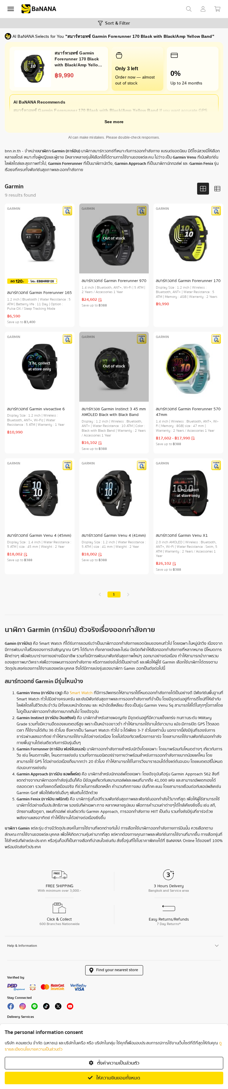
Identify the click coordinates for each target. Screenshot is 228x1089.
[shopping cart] (217, 9)
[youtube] (70, 1007)
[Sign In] (203, 9)
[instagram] (22, 1007)
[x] (58, 1007)
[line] (34, 1007)
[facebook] (10, 1007)
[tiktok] (46, 1007)
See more (114, 121)
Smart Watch (81, 693)
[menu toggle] (11, 9)
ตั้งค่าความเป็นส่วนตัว (117, 1063)
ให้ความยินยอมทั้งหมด (117, 1078)
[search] (189, 9)
